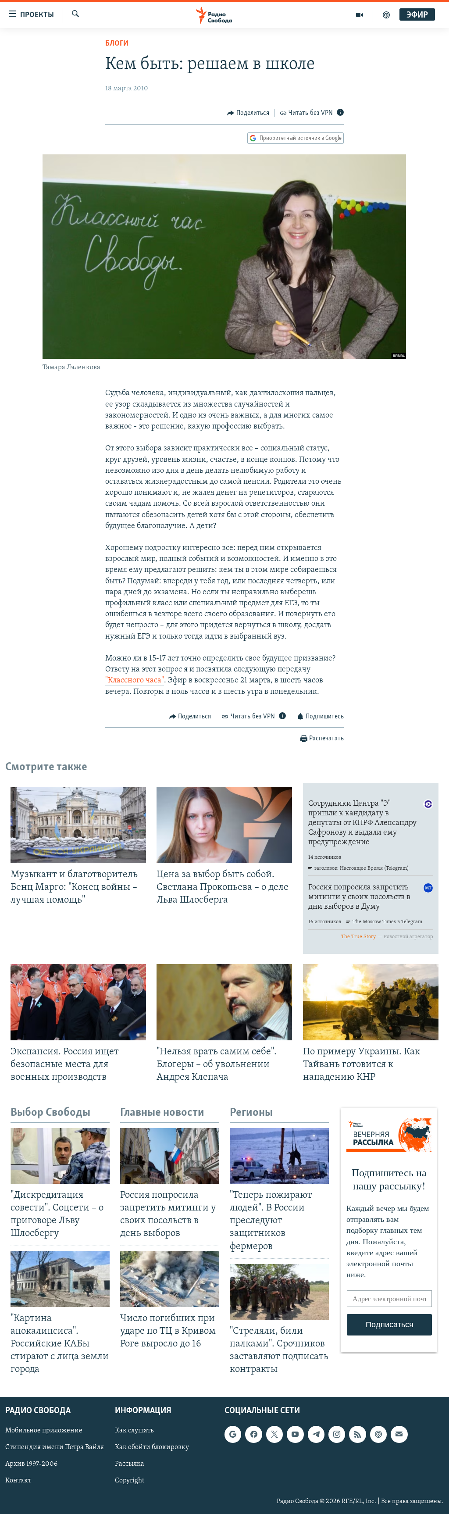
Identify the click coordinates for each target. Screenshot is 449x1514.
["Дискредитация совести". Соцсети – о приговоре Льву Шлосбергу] (60, 1156)
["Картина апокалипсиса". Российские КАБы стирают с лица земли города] (60, 1279)
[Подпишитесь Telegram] (316, 1434)
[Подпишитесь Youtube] (295, 1434)
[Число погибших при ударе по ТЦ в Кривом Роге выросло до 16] (169, 1279)
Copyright (129, 1481)
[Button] (248, 113)
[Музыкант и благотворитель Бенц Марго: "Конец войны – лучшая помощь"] (78, 825)
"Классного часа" (134, 681)
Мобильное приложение (43, 1431)
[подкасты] (386, 14)
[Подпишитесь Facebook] (253, 1434)
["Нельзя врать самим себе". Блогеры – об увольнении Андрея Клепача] (224, 1002)
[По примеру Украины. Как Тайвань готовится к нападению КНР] (370, 1002)
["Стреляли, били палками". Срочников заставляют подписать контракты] (279, 1292)
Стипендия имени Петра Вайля (54, 1447)
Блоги (116, 44)
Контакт (18, 1481)
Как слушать (134, 1431)
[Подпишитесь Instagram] (336, 1434)
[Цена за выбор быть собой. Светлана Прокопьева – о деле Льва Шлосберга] (224, 825)
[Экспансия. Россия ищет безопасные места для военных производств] (78, 1002)
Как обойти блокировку (152, 1447)
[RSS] (357, 1434)
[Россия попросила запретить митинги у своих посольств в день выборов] (169, 1156)
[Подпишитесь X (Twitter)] (274, 1434)
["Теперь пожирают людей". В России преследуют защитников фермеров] (279, 1156)
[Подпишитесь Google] (232, 1434)
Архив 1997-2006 (31, 1464)
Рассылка (129, 1464)
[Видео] (359, 14)
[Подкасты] (378, 1434)
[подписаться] (399, 1434)
